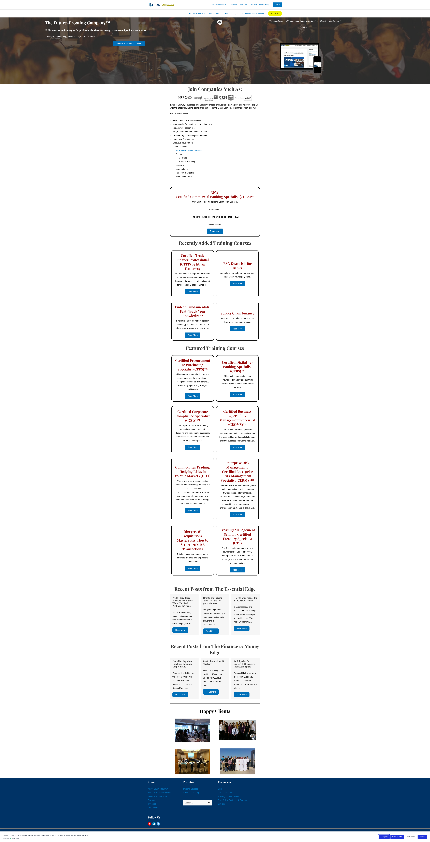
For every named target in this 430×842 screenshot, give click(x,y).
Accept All (384, 837)
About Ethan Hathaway (158, 789)
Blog (220, 789)
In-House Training (191, 792)
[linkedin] (154, 824)
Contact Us (153, 807)
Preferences (411, 837)
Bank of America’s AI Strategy (213, 662)
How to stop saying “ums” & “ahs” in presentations (212, 600)
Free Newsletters (225, 792)
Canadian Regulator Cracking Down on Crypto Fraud (182, 664)
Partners (151, 800)
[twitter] (159, 824)
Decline (423, 837)
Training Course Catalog (229, 796)
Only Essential (397, 837)
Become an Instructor (157, 796)
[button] (245, 5)
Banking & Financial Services (188, 150)
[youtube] (150, 824)
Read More (180, 630)
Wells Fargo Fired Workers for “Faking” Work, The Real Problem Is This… (183, 601)
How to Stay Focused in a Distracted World (245, 599)
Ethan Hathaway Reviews (159, 792)
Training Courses (190, 789)
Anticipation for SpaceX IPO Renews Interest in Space (244, 664)
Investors (152, 804)
